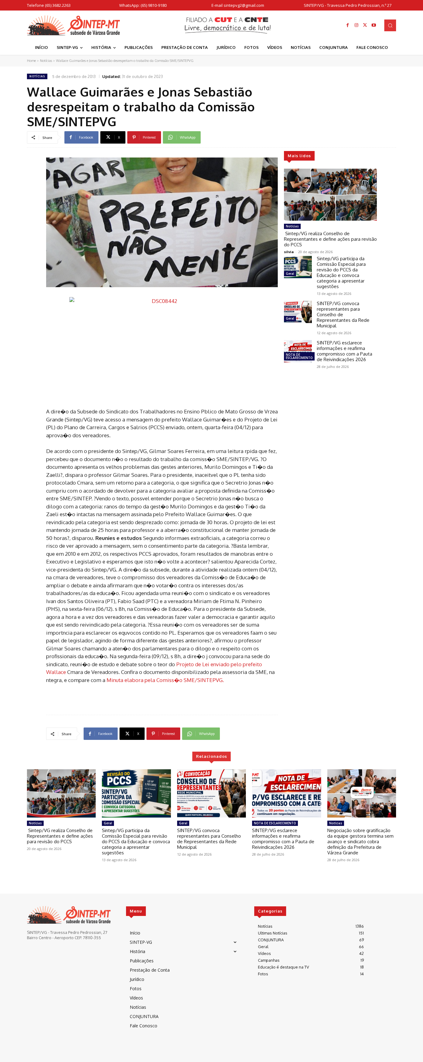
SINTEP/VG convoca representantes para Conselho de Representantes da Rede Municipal (209, 838)
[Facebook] (347, 25)
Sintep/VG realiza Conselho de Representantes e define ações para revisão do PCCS (330, 239)
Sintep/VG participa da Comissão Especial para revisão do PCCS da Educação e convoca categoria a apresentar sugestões (341, 272)
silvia (289, 251)
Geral (290, 273)
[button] (390, 25)
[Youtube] (373, 25)
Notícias (46, 60)
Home (31, 60)
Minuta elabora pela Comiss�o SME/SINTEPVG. (165, 680)
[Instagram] (356, 25)
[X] (365, 25)
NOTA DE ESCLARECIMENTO (299, 356)
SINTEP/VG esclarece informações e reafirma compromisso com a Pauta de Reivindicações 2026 (344, 351)
